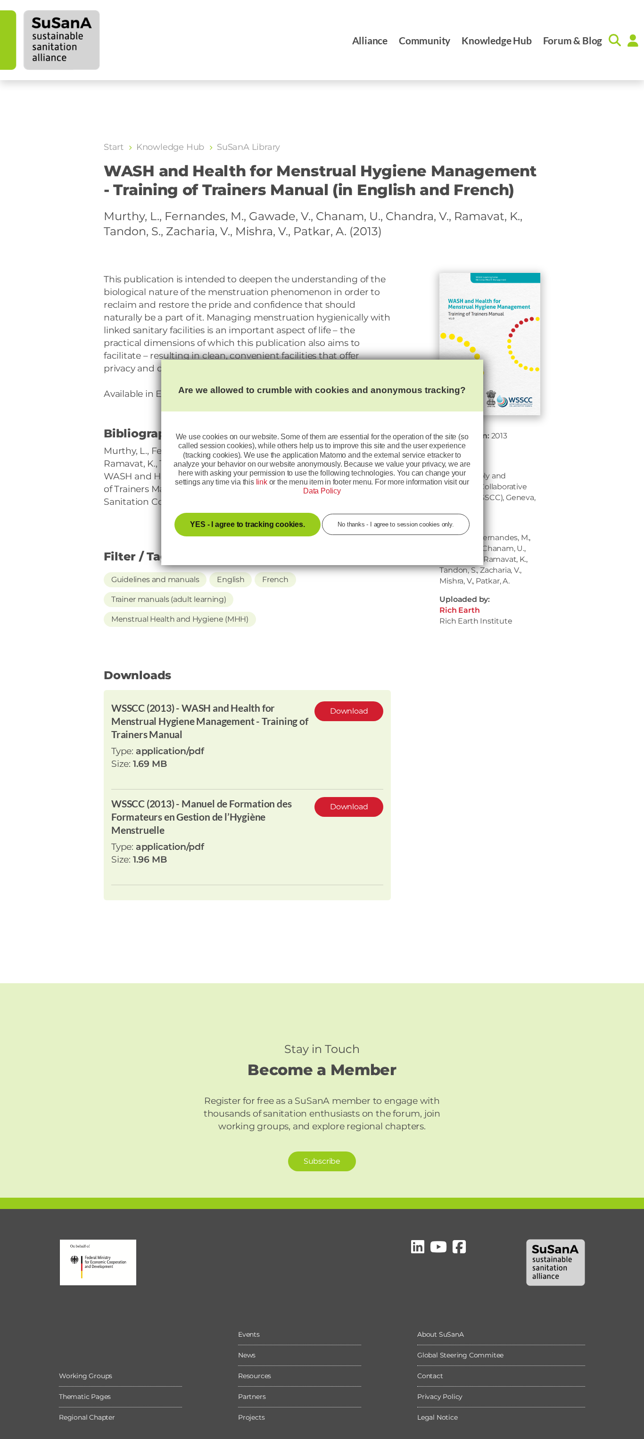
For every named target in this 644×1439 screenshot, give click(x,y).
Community (424, 40)
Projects (251, 1417)
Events (249, 1334)
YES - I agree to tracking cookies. (247, 524)
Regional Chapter (87, 1417)
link (261, 482)
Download (349, 711)
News (247, 1355)
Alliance (370, 40)
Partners (251, 1396)
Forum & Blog (573, 40)
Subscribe (322, 1161)
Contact (430, 1376)
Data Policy (322, 491)
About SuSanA (440, 1334)
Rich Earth (459, 610)
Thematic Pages (85, 1396)
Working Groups (85, 1376)
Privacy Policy (439, 1396)
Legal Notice (437, 1417)
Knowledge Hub (496, 40)
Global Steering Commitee (460, 1355)
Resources (254, 1376)
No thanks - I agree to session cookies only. (396, 524)
